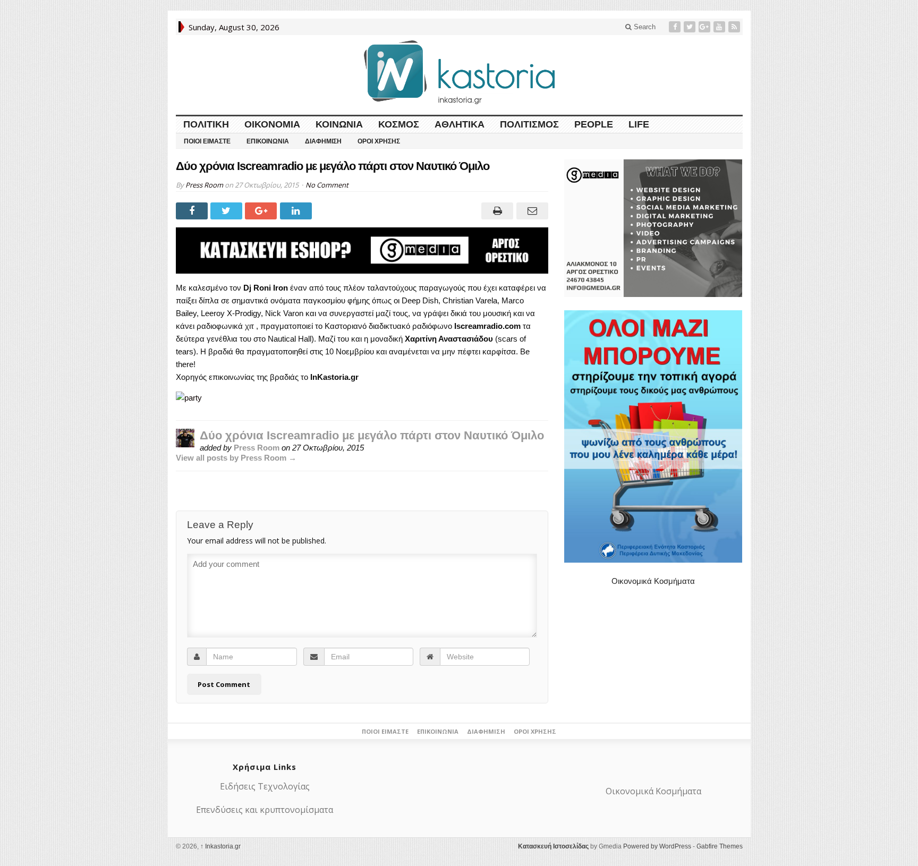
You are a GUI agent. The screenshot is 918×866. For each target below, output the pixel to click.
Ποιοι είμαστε (207, 141)
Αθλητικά (459, 124)
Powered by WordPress (657, 846)
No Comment (326, 185)
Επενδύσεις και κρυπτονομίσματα (264, 810)
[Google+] (705, 27)
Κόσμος (398, 124)
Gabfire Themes (719, 846)
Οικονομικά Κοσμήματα (653, 580)
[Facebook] (675, 27)
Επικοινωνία (267, 141)
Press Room (204, 185)
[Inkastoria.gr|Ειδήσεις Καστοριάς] (459, 72)
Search (644, 27)
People (593, 124)
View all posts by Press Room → (236, 457)
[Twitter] (690, 27)
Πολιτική (206, 124)
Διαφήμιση (323, 141)
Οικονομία (272, 124)
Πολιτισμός (529, 124)
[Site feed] (735, 27)
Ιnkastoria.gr (220, 846)
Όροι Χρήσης (379, 141)
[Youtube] (720, 27)
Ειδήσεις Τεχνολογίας (265, 786)
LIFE (638, 124)
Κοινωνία (339, 124)
